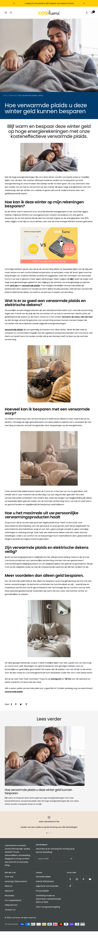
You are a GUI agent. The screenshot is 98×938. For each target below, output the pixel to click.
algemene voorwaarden (47, 886)
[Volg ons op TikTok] (70, 886)
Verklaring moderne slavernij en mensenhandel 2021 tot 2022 (48, 898)
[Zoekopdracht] (11, 13)
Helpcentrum (11, 905)
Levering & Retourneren (16, 881)
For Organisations (13, 900)
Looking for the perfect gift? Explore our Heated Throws (49, 3)
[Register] (71, 859)
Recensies (9, 895)
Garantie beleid (43, 876)
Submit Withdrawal (45, 881)
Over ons (9, 876)
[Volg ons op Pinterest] (83, 879)
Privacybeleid (42, 890)
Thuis (5, 95)
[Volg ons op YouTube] (90, 879)
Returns (8, 886)
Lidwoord (12, 95)
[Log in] (87, 13)
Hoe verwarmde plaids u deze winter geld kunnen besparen (38, 791)
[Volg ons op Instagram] (77, 879)
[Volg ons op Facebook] (70, 879)
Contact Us (10, 909)
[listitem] (11, 704)
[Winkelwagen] (92, 12)
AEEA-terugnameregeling (48, 906)
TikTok (68, 679)
